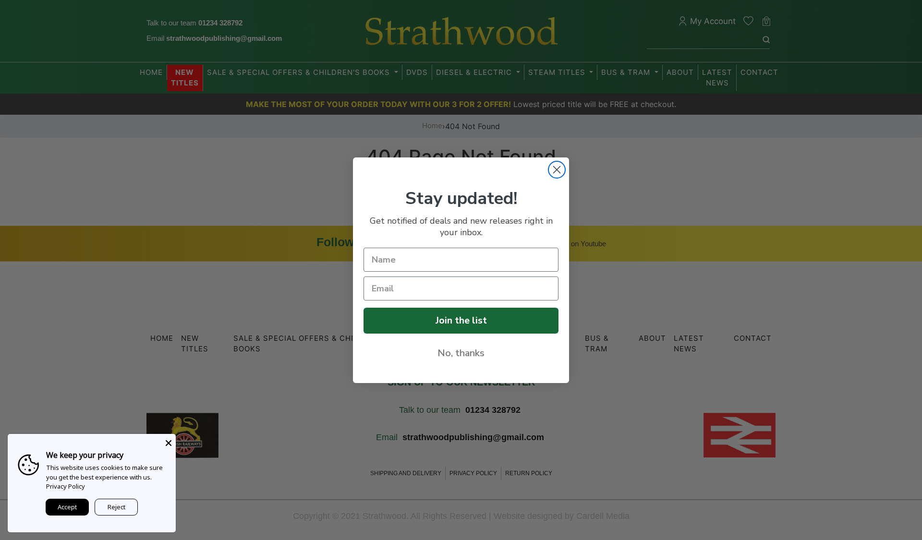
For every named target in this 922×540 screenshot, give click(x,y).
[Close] (168, 441)
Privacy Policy (65, 486)
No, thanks (461, 353)
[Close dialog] (556, 169)
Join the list (461, 320)
